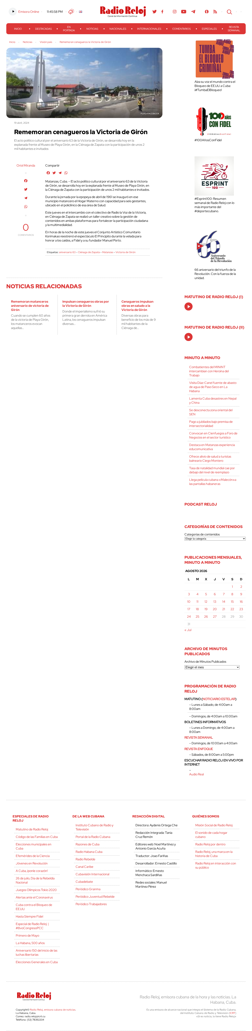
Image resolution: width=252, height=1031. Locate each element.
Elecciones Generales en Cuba (37, 962)
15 (232, 602)
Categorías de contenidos (202, 534)
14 (223, 602)
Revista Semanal (234, 28)
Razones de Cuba (87, 844)
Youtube (183, 11)
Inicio (18, 28)
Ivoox (207, 11)
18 (197, 609)
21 (223, 609)
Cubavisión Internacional (92, 874)
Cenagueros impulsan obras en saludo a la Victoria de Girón (137, 305)
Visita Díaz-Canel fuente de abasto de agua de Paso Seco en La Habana (212, 387)
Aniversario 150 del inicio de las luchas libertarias (36, 952)
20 (215, 609)
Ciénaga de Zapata (89, 252)
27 (215, 617)
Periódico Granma (88, 889)
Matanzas (107, 252)
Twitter (154, 11)
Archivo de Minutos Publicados (205, 662)
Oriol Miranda (26, 165)
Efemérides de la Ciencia (33, 856)
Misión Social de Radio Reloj (214, 825)
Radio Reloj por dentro (210, 844)
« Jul (187, 630)
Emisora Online (28, 12)
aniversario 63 (67, 252)
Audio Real (196, 774)
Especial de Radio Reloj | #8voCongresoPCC (32, 926)
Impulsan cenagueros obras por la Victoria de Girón (85, 303)
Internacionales (149, 28)
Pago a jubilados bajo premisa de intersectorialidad (211, 424)
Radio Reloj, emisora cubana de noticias (52, 1009)
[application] (188, 306)
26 (206, 617)
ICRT (232, 1013)
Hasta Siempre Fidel (29, 916)
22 (232, 609)
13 (214, 602)
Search (229, 12)
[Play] (189, 307)
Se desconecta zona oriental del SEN (211, 412)
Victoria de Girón (125, 252)
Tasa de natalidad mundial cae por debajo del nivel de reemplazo (212, 470)
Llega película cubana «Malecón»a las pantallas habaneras (212, 482)
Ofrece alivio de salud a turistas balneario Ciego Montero (210, 458)
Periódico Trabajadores (91, 904)
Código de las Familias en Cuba (37, 837)
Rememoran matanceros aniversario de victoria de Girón (30, 305)
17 (188, 609)
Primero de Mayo (27, 935)
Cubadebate (84, 882)
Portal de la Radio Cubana (93, 837)
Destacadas (43, 28)
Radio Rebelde (85, 859)
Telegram (193, 11)
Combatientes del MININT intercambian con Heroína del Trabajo (209, 371)
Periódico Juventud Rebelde (95, 897)
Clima (71, 12)
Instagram (174, 11)
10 (188, 602)
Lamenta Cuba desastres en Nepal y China (212, 400)
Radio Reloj (123, 11)
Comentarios (181, 28)
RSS (215, 11)
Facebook (162, 11)
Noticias (92, 28)
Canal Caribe (84, 867)
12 (206, 602)
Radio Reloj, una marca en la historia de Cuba (214, 854)
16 (241, 602)
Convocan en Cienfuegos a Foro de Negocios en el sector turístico (213, 435)
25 (197, 617)
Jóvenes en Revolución (32, 863)
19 (206, 609)
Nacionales (117, 28)
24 (189, 617)
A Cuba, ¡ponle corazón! (32, 871)
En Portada (69, 28)
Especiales (209, 28)
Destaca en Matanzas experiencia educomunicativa (212, 447)
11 (197, 602)
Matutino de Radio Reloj (32, 829)
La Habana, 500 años (30, 943)
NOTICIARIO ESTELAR (219, 699)
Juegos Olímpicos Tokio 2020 (36, 890)
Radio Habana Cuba (89, 852)
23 (241, 609)
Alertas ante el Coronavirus (34, 897)
